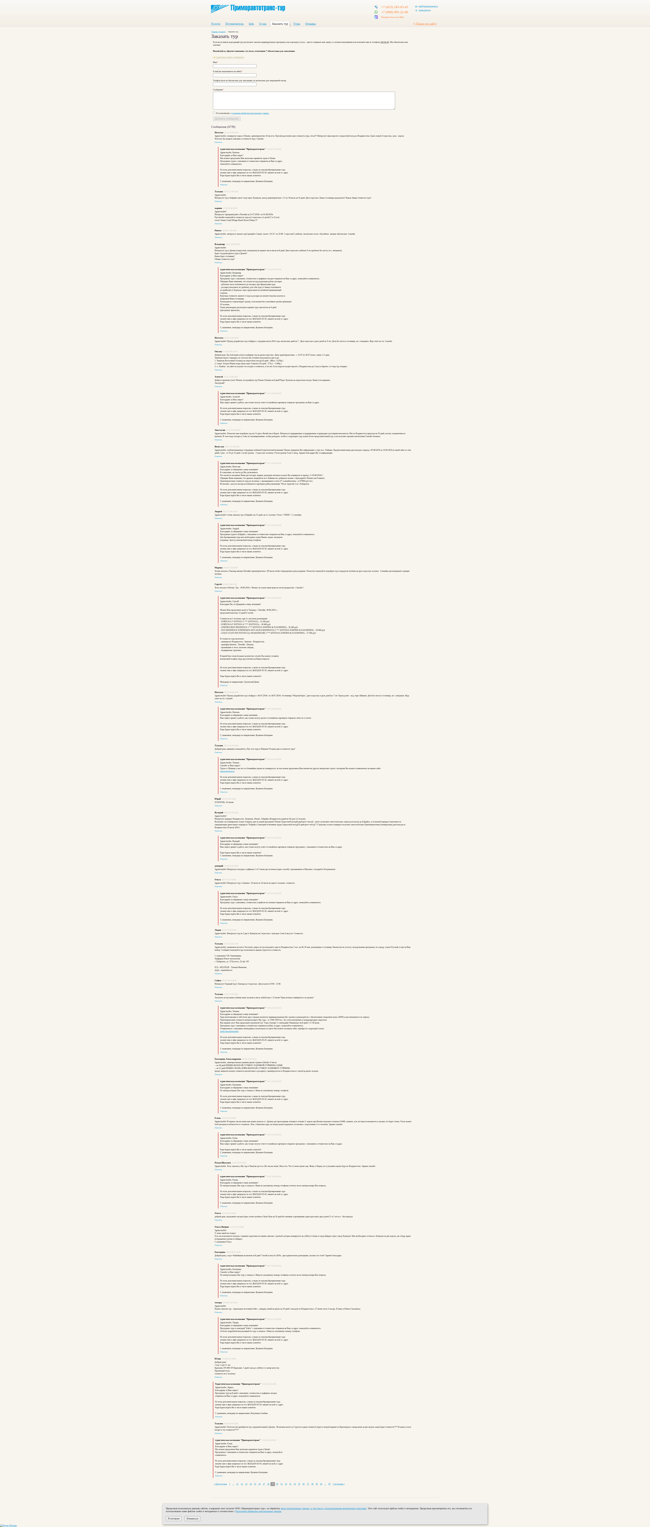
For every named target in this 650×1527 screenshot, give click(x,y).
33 (290, 1484)
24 (251, 1484)
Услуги (215, 23)
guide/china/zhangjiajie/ (229, 1031)
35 (299, 1484)
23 (246, 1484)
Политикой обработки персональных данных (258, 1511)
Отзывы (310, 23)
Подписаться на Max (392, 17)
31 (281, 1484)
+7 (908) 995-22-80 (394, 12)
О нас (263, 23)
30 (277, 1484)
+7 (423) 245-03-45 (394, 7)
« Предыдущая (220, 1484)
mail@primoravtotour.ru (428, 6)
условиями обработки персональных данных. (250, 113)
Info (251, 23)
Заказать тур (280, 23)
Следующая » (339, 1484)
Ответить (218, 142)
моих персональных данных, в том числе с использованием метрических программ (323, 1508)
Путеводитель (234, 23)
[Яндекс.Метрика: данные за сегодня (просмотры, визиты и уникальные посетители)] (8, 1525)
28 (268, 1484)
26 (259, 1484)
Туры (296, 23)
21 (237, 1484)
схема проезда (425, 10)
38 (312, 1484)
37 (308, 1484)
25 (255, 1484)
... (233, 1484)
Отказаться (192, 1518)
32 (286, 1484)
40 (321, 1484)
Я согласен (173, 1518)
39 (317, 1484)
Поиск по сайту (426, 23)
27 (264, 1484)
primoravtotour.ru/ (227, 771)
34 (295, 1484)
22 (242, 1484)
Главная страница (218, 32)
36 (303, 1484)
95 (329, 1484)
